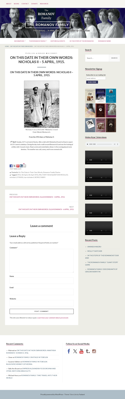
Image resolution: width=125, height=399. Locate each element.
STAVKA (20, 177)
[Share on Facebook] (11, 165)
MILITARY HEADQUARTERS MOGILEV (53, 175)
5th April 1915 (33, 175)
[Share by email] (24, 164)
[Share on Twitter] (14, 165)
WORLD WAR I (40, 177)
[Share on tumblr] (21, 165)
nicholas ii (13, 177)
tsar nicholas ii (29, 177)
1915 (19, 175)
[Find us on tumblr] (88, 351)
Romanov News (104, 41)
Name (12, 276)
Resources (44, 3)
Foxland (82, 394)
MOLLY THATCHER (94, 251)
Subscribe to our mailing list (96, 75)
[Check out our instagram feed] (94, 351)
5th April (24, 175)
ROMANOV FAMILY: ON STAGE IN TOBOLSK (31, 357)
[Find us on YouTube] (81, 351)
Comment (14, 248)
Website (13, 299)
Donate (34, 3)
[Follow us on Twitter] (75, 351)
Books (16, 3)
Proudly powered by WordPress (51, 394)
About (8, 3)
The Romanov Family (48, 25)
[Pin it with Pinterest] (17, 165)
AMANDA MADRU (94, 247)
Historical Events (58, 41)
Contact (25, 3)
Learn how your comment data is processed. (52, 318)
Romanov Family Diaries (51, 172)
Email (12, 287)
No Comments (52, 53)
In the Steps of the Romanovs (82, 41)
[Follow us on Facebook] (69, 351)
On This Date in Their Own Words (30, 172)
